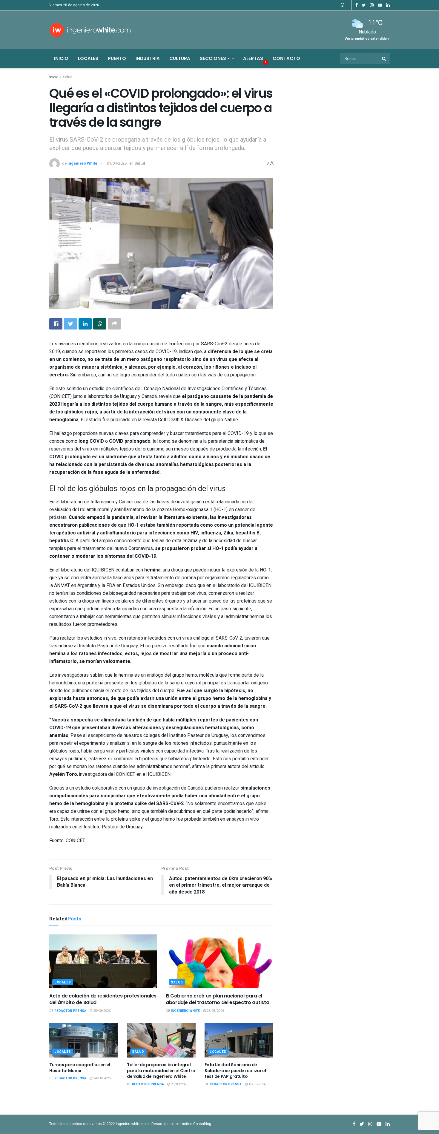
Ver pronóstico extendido (366, 38)
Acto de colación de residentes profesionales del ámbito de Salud (102, 999)
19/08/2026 (257, 1084)
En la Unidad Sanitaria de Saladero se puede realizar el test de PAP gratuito (235, 1070)
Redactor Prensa (70, 1010)
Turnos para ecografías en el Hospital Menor (79, 1068)
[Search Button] (384, 58)
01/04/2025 (117, 163)
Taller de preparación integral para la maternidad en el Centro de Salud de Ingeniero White (161, 1070)
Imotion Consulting (195, 1124)
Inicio (61, 58)
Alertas (253, 58)
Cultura (179, 58)
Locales (88, 58)
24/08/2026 (101, 1078)
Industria (148, 58)
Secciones (213, 58)
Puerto (117, 58)
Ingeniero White (82, 163)
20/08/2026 (179, 1084)
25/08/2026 (101, 1010)
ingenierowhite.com (132, 1124)
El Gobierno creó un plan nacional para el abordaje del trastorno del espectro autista (217, 999)
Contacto (286, 58)
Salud (67, 77)
